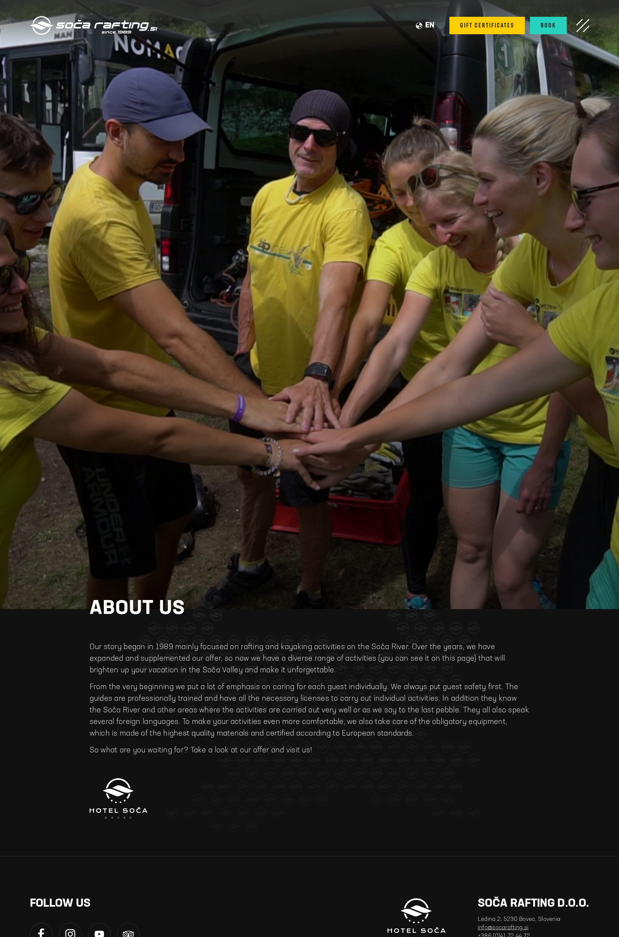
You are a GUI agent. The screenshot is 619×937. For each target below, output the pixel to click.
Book (548, 25)
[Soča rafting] (93, 25)
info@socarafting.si (503, 928)
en (429, 25)
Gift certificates (487, 25)
